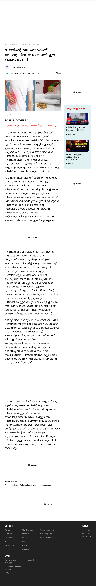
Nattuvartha (27, 537)
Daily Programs (46, 534)
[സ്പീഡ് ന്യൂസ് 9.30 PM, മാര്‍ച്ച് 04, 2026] (77, 119)
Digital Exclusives (46, 537)
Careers (85, 533)
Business (8, 534)
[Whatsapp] (36, 582)
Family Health (25, 44)
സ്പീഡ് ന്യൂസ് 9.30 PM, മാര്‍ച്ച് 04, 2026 (75, 129)
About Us (86, 530)
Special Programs (47, 530)
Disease (34, 125)
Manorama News (48, 125)
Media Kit (31, 560)
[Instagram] (48, 582)
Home (7, 44)
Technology (9, 545)
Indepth (43, 541)
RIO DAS (8, 563)
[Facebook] (53, 582)
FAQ (7, 573)
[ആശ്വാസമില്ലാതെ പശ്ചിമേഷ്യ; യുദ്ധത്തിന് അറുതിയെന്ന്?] (77, 146)
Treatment (22, 125)
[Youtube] (59, 582)
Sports (7, 549)
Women (36, 44)
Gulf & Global (27, 530)
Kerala (7, 530)
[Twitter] (42, 582)
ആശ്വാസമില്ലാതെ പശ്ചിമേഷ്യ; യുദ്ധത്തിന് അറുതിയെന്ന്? (74, 157)
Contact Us (86, 536)
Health (14, 44)
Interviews (26, 549)
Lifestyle (25, 534)
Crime (24, 545)
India (24, 541)
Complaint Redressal (13, 566)
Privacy (8, 569)
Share (58, 73)
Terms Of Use (10, 560)
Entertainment (10, 537)
